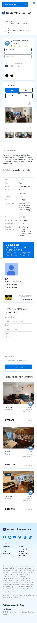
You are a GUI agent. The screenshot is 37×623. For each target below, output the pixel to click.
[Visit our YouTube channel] (15, 537)
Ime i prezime (9, 317)
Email (7, 325)
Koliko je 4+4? (9, 356)
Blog (4, 551)
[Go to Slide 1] (9, 135)
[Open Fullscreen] (30, 128)
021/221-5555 (14, 250)
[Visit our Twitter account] (20, 537)
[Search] (25, 4)
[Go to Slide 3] (28, 135)
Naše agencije (23, 549)
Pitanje (7, 333)
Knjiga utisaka (7, 553)
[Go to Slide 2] (19, 135)
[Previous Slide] (7, 115)
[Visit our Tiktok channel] (31, 537)
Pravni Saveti (7, 546)
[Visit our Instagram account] (10, 537)
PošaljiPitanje (18, 367)
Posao (21, 546)
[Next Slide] (30, 115)
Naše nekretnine (8, 549)
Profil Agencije (27, 299)
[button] (18, 115)
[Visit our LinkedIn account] (26, 537)
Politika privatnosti (10, 605)
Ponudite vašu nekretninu (23, 554)
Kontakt (21, 551)
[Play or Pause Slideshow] (6, 128)
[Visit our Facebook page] (5, 537)
